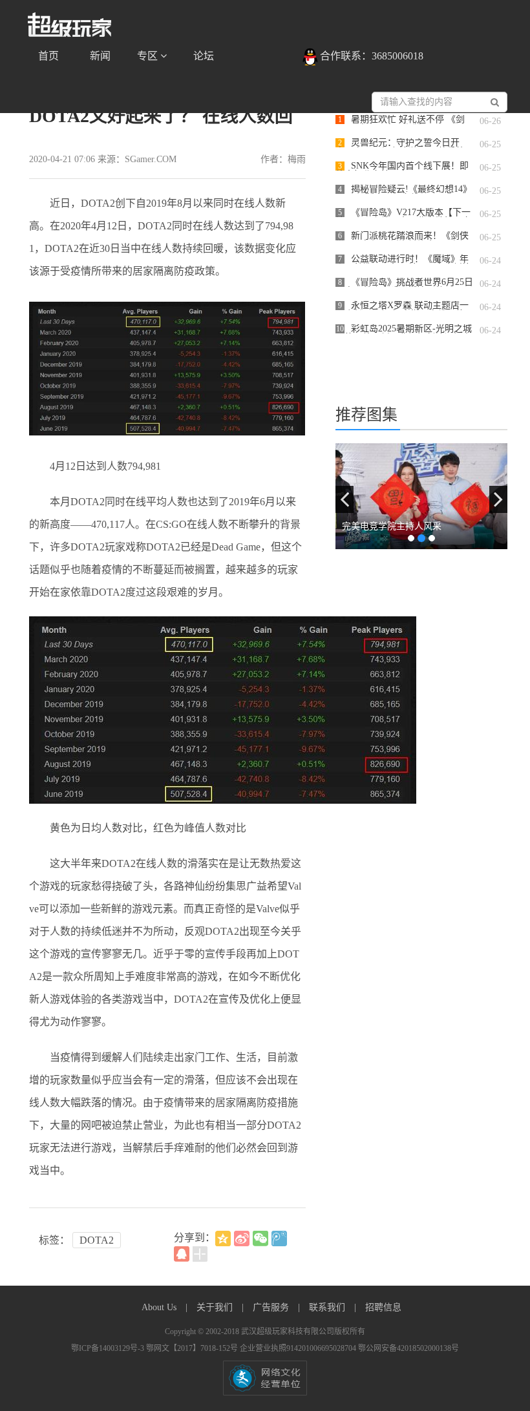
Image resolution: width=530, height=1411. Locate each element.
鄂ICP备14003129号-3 (108, 1348)
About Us (160, 1307)
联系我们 (328, 1307)
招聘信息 (383, 1307)
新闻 (100, 55)
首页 (48, 55)
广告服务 (272, 1307)
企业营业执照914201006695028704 (299, 1348)
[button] (344, 499)
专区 (148, 55)
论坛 (203, 55)
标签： (54, 1240)
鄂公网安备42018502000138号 (408, 1348)
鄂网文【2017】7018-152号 (193, 1348)
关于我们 (215, 1307)
